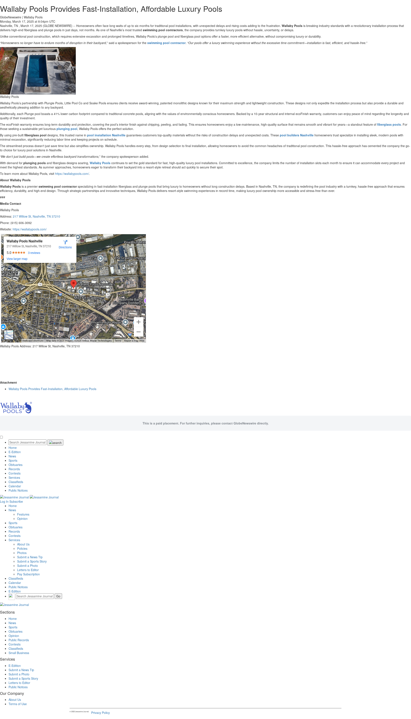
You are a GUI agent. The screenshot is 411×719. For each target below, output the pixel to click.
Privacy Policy (100, 712)
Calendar (15, 486)
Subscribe (16, 501)
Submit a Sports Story (32, 561)
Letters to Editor (28, 570)
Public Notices (18, 490)
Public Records (19, 640)
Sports (13, 460)
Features (23, 514)
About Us (23, 544)
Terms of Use (18, 704)
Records (14, 469)
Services (14, 477)
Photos (22, 553)
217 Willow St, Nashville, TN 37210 (36, 216)
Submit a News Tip (30, 557)
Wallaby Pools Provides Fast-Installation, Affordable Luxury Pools (52, 389)
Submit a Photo (27, 565)
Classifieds (16, 482)
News (12, 456)
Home (13, 447)
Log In (4, 501)
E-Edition (15, 452)
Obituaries (15, 465)
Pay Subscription (28, 574)
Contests (15, 473)
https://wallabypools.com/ (71, 173)
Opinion (22, 518)
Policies (22, 548)
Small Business (19, 653)
